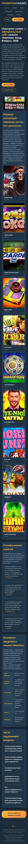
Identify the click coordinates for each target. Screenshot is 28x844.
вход (7, 19)
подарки (14, 8)
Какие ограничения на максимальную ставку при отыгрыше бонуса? (13, 748)
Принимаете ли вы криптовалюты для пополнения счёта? (12, 778)
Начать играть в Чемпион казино (14, 814)
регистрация (18, 19)
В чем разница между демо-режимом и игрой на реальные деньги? (14, 800)
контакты (7, 8)
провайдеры (8, 11)
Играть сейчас (8, 84)
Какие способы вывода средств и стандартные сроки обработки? (13, 759)
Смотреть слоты (9, 90)
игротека (18, 15)
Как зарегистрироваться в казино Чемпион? (13, 789)
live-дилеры (10, 15)
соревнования (19, 11)
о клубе (21, 8)
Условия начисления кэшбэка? (13, 769)
